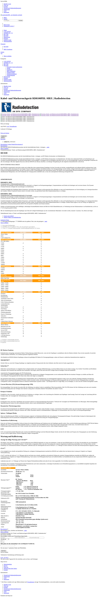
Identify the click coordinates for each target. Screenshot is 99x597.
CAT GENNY (7, 61)
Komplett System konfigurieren (14, 67)
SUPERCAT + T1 (8, 62)
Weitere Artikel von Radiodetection (12, 217)
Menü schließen (7, 56)
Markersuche (7, 76)
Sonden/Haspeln (11, 75)
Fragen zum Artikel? (9, 216)
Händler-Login (7, 4)
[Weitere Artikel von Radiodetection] (20, 112)
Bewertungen (19, 144)
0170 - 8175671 (4, 557)
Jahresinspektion (8, 81)
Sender (8, 68)
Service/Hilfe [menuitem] (11, 7)
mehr (47, 147)
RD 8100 (6, 65)
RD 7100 (6, 64)
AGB (5, 11)
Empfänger (9, 69)
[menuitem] (51, 4)
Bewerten (3, 139)
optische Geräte (7, 79)
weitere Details (11, 144)
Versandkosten (30, 582)
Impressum (6, 12)
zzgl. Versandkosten (12, 126)
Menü (5, 17)
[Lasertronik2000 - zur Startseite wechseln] (11, 15)
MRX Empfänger (11, 71)
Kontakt (6, 6)
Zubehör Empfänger (12, 74)
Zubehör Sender (11, 72)
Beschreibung (4, 144)
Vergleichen (3, 136)
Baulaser (6, 78)
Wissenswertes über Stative (10, 568)
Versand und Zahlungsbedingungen (12, 8)
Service (5, 565)
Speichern (3, 550)
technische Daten (5, 220)
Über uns (6, 5)
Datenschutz (7, 9)
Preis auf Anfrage (5, 133)
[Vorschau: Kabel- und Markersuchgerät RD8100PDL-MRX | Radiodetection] (20, 114)
